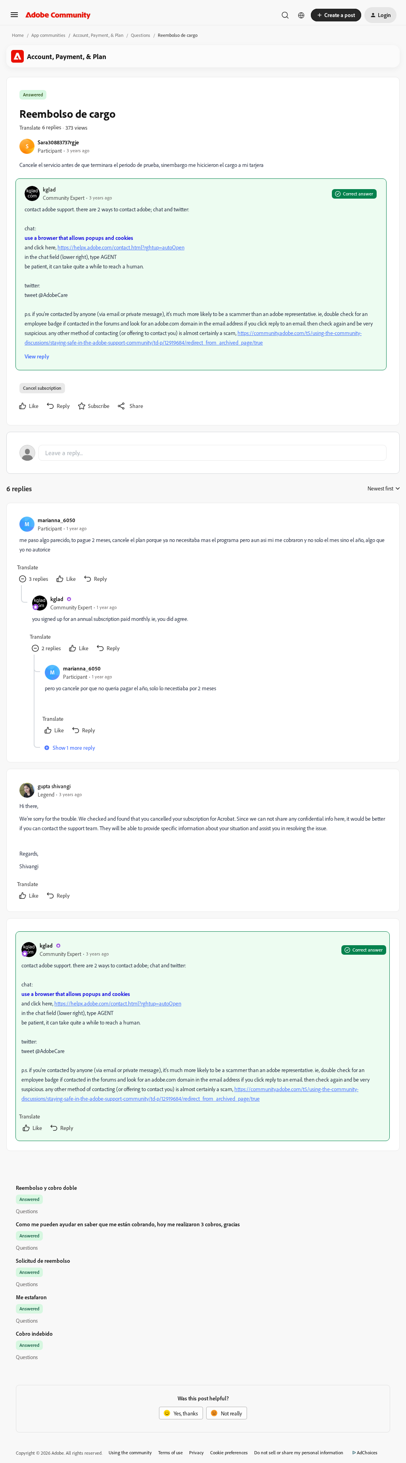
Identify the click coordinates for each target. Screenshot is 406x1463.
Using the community (130, 1452)
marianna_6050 (56, 520)
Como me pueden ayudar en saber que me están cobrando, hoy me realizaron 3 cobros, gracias (128, 1224)
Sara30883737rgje (58, 142)
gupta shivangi (54, 786)
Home (18, 35)
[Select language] (301, 15)
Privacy (196, 1452)
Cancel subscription (42, 388)
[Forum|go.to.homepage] (58, 15)
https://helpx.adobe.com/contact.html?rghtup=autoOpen (120, 247)
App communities (48, 35)
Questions (140, 35)
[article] (202, 550)
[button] (14, 17)
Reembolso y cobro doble (46, 1187)
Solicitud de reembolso (43, 1260)
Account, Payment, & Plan (98, 35)
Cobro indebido (34, 1333)
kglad (49, 189)
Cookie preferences (229, 1452)
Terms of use (170, 1452)
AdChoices (367, 1452)
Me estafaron (31, 1297)
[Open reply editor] (203, 452)
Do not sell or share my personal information (298, 1452)
